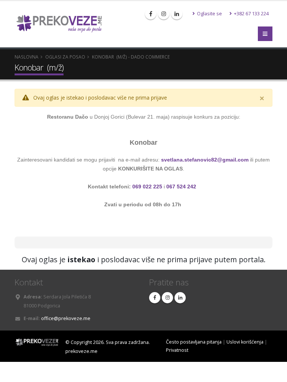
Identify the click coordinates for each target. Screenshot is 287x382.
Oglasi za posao (65, 57)
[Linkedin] (176, 13)
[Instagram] (163, 13)
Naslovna (26, 57)
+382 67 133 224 (251, 13)
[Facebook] (150, 13)
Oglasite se (209, 13)
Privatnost (177, 350)
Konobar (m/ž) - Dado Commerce (131, 57)
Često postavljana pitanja (194, 342)
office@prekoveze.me (65, 318)
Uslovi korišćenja (244, 342)
